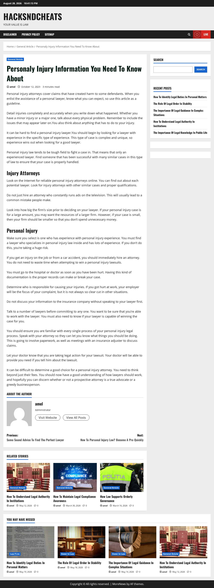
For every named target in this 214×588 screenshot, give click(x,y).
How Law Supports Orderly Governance (116, 498)
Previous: (35, 437)
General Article (15, 59)
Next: (111, 437)
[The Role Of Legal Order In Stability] (81, 542)
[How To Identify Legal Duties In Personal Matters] (30, 542)
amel (12, 86)
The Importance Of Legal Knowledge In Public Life (180, 133)
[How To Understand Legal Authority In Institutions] (28, 477)
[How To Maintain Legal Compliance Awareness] (75, 477)
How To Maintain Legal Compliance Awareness (74, 498)
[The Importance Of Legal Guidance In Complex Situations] (132, 542)
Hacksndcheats (32, 16)
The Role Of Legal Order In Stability (172, 104)
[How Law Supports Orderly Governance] (121, 477)
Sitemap (49, 34)
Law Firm (15, 553)
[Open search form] (189, 34)
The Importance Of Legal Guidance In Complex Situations (131, 565)
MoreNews (119, 584)
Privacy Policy (31, 34)
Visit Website (48, 418)
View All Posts (76, 418)
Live (206, 34)
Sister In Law (67, 553)
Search (158, 60)
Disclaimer (10, 34)
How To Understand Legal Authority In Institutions (28, 498)
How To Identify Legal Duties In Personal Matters (180, 97)
